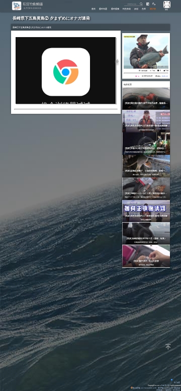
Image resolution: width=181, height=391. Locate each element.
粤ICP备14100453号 (165, 388)
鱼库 (144, 8)
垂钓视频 (115, 8)
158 (166, 70)
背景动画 (177, 382)
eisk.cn (165, 76)
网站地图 (177, 388)
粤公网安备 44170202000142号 (145, 388)
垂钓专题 (103, 8)
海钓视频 (144, 70)
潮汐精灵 (168, 390)
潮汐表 (153, 8)
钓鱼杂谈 (127, 8)
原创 (136, 8)
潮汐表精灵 (176, 390)
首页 (94, 8)
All (168, 385)
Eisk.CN (163, 385)
